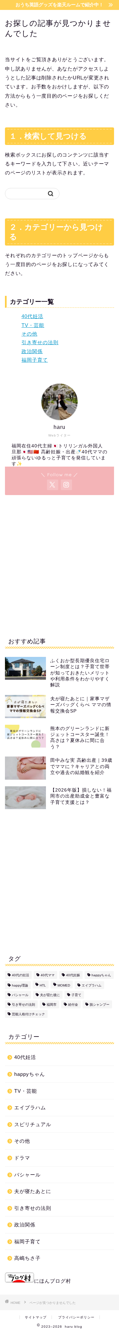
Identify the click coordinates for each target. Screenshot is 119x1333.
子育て (76, 995)
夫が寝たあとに (32, 1191)
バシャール (20, 995)
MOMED (64, 985)
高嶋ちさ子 (27, 1258)
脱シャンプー (99, 1004)
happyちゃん (101, 975)
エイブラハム (91, 985)
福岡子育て (34, 360)
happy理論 (20, 985)
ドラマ (22, 1158)
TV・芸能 (32, 325)
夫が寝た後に (50, 995)
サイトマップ (36, 1317)
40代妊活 (32, 316)
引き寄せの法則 (40, 342)
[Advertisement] (59, 564)
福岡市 (52, 1004)
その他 (29, 334)
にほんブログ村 (52, 1281)
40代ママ (48, 975)
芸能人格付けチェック (28, 1014)
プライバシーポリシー (76, 1317)
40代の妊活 (20, 975)
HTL (43, 985)
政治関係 (32, 351)
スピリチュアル (32, 1124)
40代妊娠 (73, 975)
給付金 (73, 1004)
